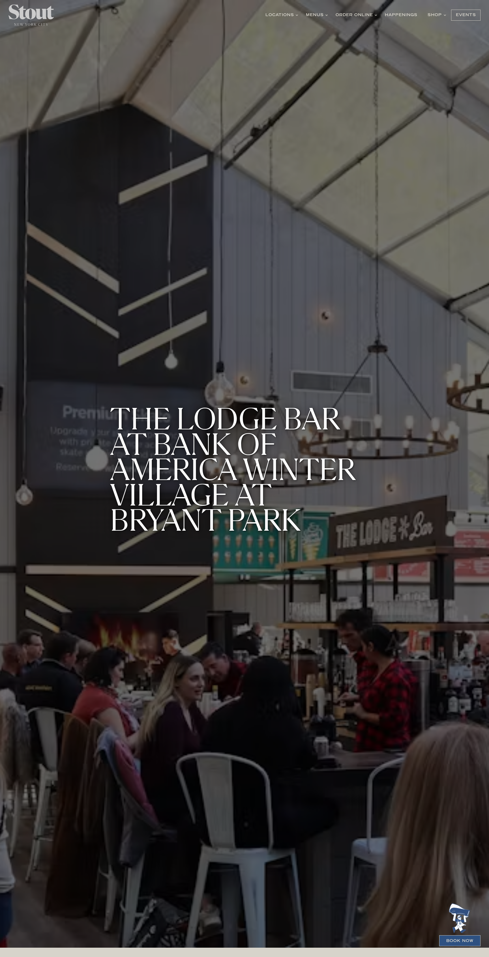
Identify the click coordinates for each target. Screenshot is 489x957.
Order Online (356, 15)
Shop (436, 15)
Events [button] (466, 15)
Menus (317, 15)
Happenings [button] (401, 15)
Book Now (459, 941)
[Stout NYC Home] (31, 15)
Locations (281, 15)
